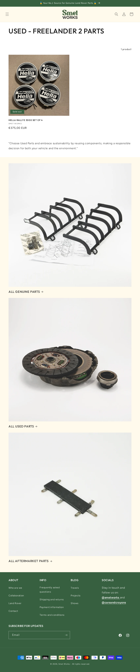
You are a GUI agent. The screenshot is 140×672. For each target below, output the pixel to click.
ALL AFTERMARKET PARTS (29, 561)
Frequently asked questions (50, 589)
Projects (76, 595)
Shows (75, 603)
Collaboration (16, 595)
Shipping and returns (52, 599)
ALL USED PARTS (21, 426)
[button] (7, 14)
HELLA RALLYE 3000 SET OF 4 (26, 120)
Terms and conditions (52, 615)
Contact (13, 611)
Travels (75, 587)
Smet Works (64, 664)
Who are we (15, 587)
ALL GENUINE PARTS (24, 292)
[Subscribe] (66, 635)
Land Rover (15, 603)
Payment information (52, 607)
